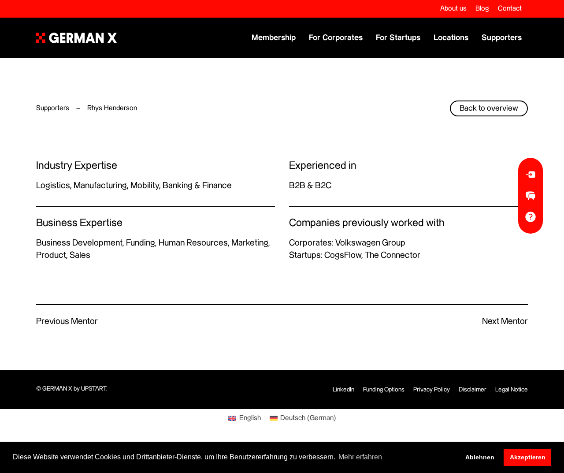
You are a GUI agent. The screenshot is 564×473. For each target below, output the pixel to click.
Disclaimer (472, 390)
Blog (482, 8)
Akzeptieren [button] (527, 457)
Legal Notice (511, 390)
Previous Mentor (67, 321)
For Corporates (336, 37)
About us (453, 8)
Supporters (502, 37)
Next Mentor (505, 321)
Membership (274, 37)
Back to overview (489, 108)
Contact (510, 8)
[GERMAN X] (76, 38)
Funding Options (383, 390)
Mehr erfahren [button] (360, 457)
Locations (451, 37)
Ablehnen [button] (479, 457)
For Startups (398, 37)
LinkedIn (343, 390)
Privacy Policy (431, 390)
